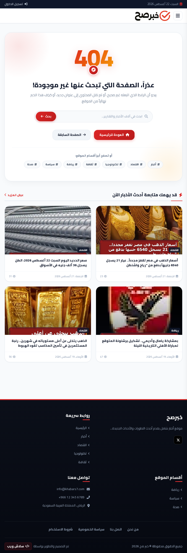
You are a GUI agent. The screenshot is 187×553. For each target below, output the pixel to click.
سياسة (174, 498)
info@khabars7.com (70, 489)
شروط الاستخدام (61, 529)
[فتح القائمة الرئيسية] (177, 15)
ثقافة (82, 462)
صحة (176, 507)
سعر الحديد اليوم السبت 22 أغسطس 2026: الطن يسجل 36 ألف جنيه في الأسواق (51, 262)
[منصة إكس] (178, 440)
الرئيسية (81, 428)
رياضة (175, 490)
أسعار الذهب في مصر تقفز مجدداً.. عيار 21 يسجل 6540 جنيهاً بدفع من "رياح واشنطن (142, 262)
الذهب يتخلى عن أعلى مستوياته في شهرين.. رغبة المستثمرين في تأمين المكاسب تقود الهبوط (49, 343)
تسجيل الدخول (14, 4)
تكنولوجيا (80, 453)
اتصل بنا (116, 529)
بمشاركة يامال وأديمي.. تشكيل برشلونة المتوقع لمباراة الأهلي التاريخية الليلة (140, 343)
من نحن (133, 529)
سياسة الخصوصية (91, 529)
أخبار (84, 436)
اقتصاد (82, 445)
